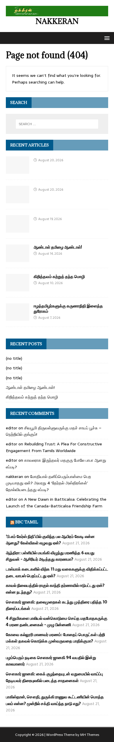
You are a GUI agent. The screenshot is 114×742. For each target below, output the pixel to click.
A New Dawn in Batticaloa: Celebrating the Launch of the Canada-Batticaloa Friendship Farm (56, 502)
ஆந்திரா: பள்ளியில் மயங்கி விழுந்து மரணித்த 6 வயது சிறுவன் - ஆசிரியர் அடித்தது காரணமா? (50, 556)
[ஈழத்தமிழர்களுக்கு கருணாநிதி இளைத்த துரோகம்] (17, 317)
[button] (106, 37)
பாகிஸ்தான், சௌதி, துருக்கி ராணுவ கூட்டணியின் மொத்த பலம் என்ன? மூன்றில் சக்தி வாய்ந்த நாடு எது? (55, 700)
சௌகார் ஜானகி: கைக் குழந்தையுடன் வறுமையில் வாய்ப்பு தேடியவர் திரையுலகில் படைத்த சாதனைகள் (54, 677)
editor (11, 428)
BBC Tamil (26, 522)
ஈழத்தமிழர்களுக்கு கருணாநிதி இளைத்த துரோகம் (68, 308)
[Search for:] (57, 124)
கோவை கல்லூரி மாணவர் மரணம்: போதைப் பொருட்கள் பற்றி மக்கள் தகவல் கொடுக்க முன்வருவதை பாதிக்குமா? (55, 637)
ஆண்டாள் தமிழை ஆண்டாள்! (58, 247)
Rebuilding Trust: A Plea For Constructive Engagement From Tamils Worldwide (54, 447)
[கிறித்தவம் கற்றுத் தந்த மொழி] (17, 288)
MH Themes (89, 735)
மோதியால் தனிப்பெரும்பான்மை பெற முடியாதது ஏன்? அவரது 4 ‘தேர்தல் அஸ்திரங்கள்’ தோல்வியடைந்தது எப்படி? (48, 483)
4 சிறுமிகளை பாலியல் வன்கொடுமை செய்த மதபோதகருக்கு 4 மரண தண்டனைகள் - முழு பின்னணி (56, 621)
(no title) (14, 358)
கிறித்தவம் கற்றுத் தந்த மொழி (59, 276)
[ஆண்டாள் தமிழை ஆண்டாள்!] (17, 259)
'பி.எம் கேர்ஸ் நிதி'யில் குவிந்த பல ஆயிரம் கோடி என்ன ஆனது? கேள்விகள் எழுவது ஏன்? (50, 539)
